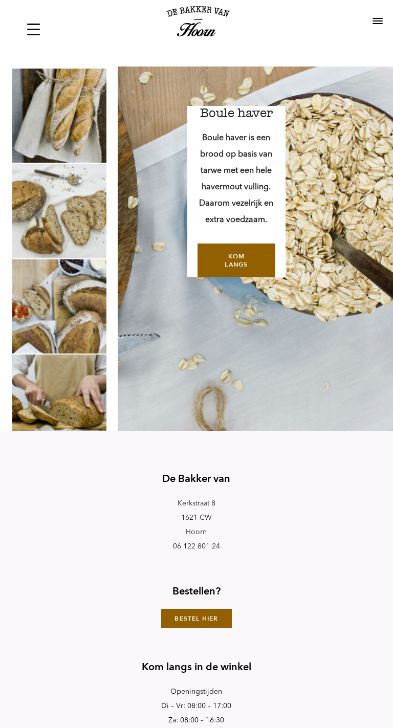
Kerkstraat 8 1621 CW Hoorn (196, 518)
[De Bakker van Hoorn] (196, 22)
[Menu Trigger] (33, 29)
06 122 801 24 (196, 546)
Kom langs (236, 260)
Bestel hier (196, 618)
